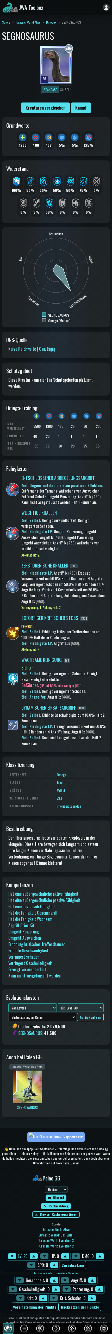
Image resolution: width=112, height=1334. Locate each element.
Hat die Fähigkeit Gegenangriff (33, 913)
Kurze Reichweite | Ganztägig (31, 349)
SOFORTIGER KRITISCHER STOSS (49, 617)
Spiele (6, 22)
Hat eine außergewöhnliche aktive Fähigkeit (43, 894)
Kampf (81, 108)
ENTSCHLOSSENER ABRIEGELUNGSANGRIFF (58, 477)
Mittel (61, 790)
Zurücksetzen (73, 1265)
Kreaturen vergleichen (45, 108)
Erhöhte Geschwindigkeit (28, 950)
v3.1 (59, 798)
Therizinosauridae (69, 806)
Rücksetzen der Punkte (80, 1307)
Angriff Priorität (21, 925)
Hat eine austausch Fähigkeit (31, 906)
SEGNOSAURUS (30, 1033)
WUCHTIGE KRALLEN (39, 512)
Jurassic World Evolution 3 (56, 1240)
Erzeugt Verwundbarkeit (27, 969)
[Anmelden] (106, 7)
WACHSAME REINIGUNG (41, 659)
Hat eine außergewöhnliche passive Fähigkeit (44, 900)
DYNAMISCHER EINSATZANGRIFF (48, 707)
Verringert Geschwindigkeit (30, 963)
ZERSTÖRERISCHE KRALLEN (44, 565)
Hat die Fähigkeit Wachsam (30, 919)
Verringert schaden (23, 957)
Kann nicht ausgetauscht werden (34, 976)
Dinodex (51, 22)
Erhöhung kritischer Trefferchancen (36, 944)
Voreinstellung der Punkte (34, 1307)
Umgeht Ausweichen (24, 938)
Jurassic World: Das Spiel (56, 1235)
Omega (61, 774)
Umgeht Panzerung (23, 931)
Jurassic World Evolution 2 (56, 1246)
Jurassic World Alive (28, 22)
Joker (60, 782)
